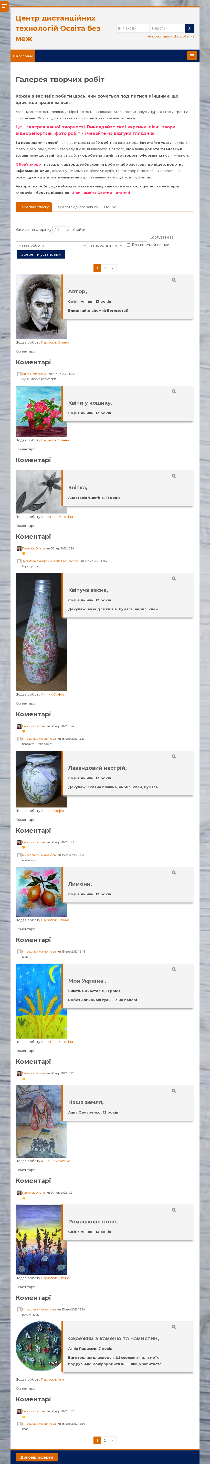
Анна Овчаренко (34, 374)
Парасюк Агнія (54, 1379)
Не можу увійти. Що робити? (170, 36)
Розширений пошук (150, 245)
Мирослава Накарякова (39, 738)
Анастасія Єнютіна (57, 517)
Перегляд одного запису (76, 207)
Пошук (110, 207)
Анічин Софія (52, 694)
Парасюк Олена (55, 342)
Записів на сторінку (33, 229)
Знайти (79, 229)
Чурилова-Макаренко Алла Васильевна (50, 561)
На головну (23, 56)
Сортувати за (162, 237)
